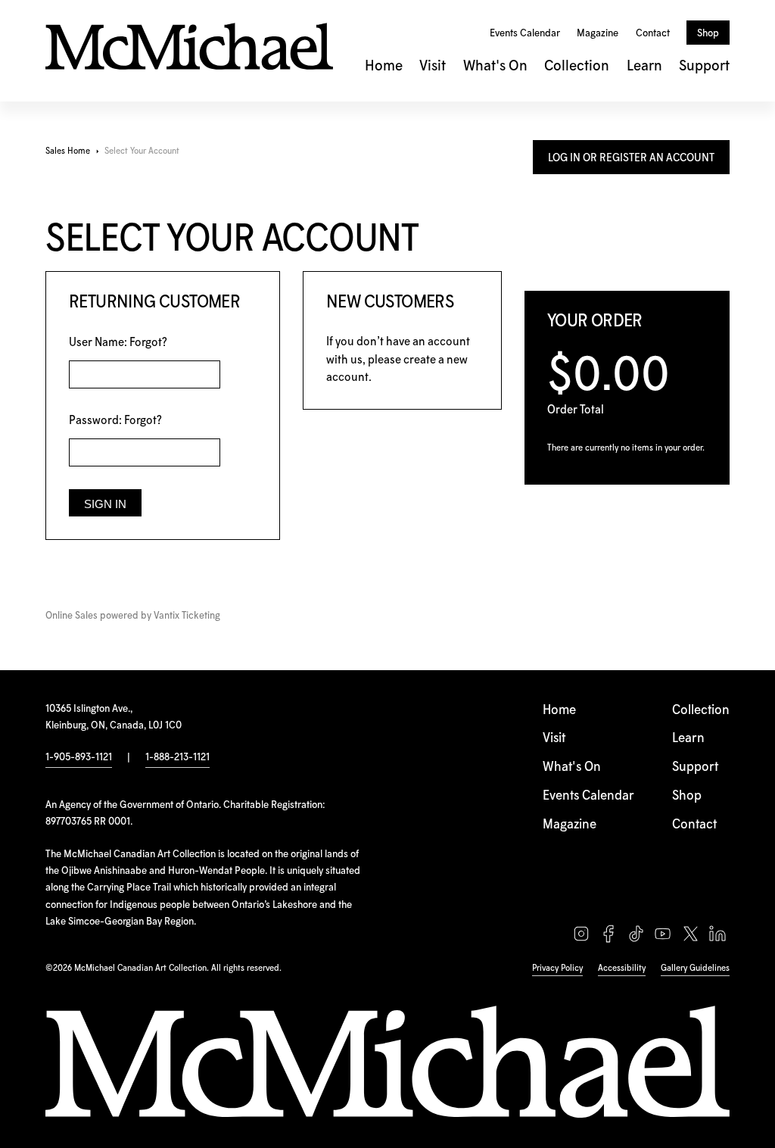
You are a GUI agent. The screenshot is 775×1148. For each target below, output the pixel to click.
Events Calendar (525, 33)
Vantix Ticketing (187, 616)
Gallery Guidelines (695, 968)
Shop (708, 33)
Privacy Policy (557, 968)
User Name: (118, 342)
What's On (495, 66)
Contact (653, 33)
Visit (432, 66)
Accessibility (622, 968)
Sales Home (67, 151)
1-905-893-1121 (78, 757)
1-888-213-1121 (177, 757)
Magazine (597, 33)
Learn (644, 66)
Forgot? (148, 342)
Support (704, 66)
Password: (115, 420)
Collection (576, 66)
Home (384, 66)
